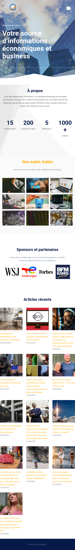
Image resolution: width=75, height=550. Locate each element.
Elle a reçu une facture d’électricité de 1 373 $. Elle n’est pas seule (63, 383)
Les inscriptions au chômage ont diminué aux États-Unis (10, 383)
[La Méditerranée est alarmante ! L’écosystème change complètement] (37, 457)
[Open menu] (68, 8)
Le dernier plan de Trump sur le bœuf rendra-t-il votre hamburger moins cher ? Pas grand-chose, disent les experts (10, 478)
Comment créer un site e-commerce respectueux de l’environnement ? (37, 336)
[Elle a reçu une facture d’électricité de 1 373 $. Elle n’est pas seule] (63, 365)
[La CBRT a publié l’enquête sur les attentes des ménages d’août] (11, 411)
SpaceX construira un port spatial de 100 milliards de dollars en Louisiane (63, 429)
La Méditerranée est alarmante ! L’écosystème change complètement (36, 475)
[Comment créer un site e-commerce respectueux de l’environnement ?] (37, 319)
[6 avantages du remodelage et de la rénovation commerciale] (11, 319)
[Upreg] (13, 8)
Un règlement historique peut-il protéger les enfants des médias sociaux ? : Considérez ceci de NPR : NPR (11, 524)
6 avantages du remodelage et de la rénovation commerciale (10, 336)
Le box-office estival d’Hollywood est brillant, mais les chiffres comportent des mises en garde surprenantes (36, 386)
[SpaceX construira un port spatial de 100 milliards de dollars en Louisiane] (63, 411)
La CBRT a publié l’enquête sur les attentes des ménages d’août (11, 429)
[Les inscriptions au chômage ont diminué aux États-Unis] (11, 365)
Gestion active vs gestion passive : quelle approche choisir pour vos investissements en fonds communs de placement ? (62, 339)
